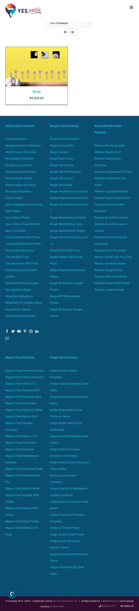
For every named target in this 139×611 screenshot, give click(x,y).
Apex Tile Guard (15, 230)
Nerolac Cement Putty (108, 270)
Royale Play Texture (18, 309)
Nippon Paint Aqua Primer (22, 521)
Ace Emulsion (14, 198)
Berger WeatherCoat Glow (66, 224)
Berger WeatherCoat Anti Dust (69, 198)
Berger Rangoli (59, 152)
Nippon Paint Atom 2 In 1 (21, 383)
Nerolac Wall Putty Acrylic (110, 276)
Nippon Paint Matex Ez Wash (24, 410)
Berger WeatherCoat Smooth (68, 217)
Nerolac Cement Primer (109, 290)
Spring (37, 91)
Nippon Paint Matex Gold (21, 416)
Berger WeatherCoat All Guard (69, 191)
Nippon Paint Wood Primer (22, 488)
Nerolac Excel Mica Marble (111, 217)
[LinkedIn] (37, 331)
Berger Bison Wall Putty (65, 250)
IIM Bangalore (113, 601)
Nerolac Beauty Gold (107, 152)
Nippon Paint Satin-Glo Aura (23, 397)
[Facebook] (7, 331)
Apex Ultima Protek (17, 217)
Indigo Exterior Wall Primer (67, 534)
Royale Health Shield (18, 178)
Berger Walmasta (61, 185)
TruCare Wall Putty (17, 257)
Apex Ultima (13, 211)
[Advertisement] (69, 48)
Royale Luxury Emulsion (20, 152)
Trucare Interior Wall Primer (22, 237)
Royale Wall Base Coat (19, 250)
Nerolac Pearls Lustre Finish (112, 198)
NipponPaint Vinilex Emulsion (24, 377)
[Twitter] (13, 331)
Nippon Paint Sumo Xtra (20, 442)
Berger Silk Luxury (61, 178)
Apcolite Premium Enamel (21, 283)
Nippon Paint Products (19, 357)
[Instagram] (31, 331)
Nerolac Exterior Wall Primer (112, 283)
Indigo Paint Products (64, 357)
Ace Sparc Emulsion (18, 191)
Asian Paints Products (19, 126)
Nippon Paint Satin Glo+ (20, 403)
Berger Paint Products (64, 126)
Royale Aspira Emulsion (20, 185)
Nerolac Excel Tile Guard (110, 250)
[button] (12, 594)
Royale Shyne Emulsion (20, 171)
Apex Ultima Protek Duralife (23, 224)
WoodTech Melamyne (19, 296)
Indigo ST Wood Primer (64, 528)
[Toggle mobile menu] (132, 7)
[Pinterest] (25, 331)
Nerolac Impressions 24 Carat (113, 171)
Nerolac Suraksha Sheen (110, 263)
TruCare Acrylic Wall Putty (21, 263)
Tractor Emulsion (16, 139)
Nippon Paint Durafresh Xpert (24, 469)
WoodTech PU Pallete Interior (23, 303)
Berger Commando (62, 145)
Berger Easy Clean (61, 158)
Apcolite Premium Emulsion (23, 145)
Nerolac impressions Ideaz (111, 191)
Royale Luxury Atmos (19, 165)
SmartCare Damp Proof (20, 316)
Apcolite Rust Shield (18, 290)
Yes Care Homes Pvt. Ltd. (65, 601)
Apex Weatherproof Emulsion (24, 204)
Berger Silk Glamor (62, 165)
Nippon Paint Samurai (19, 449)
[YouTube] (19, 331)
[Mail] (7, 338)
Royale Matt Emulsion (19, 158)
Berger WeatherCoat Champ (67, 230)
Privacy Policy (57, 606)
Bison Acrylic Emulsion (64, 139)
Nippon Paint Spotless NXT (22, 390)
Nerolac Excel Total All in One (113, 257)
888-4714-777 (108, 606)
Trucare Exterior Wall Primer (23, 243)
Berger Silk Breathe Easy (65, 171)
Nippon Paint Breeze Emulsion (24, 370)
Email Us (128, 606)
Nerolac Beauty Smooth (109, 145)
